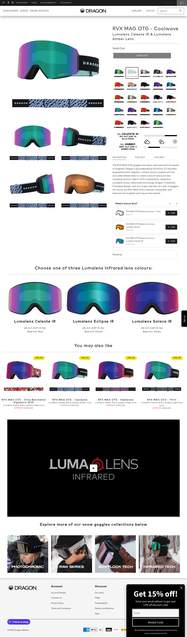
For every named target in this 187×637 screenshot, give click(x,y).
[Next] (181, 384)
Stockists (65, 3)
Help (97, 614)
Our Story (22, 3)
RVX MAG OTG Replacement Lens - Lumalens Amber (141, 225)
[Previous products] (170, 204)
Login (170, 3)
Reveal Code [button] (155, 622)
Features (140, 157)
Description (119, 157)
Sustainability (48, 3)
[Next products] (176, 204)
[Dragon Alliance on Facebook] (8, 3)
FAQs (34, 3)
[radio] (118, 73)
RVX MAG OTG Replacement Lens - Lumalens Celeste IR (141, 239)
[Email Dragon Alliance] (3, 3)
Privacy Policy (57, 603)
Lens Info (159, 157)
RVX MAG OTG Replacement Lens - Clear (143, 211)
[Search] (180, 11)
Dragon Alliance (21, 630)
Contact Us (56, 598)
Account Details (58, 593)
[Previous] (6, 384)
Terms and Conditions (61, 608)
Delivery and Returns (104, 608)
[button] (138, 10)
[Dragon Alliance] (93, 11)
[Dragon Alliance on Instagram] (12, 3)
